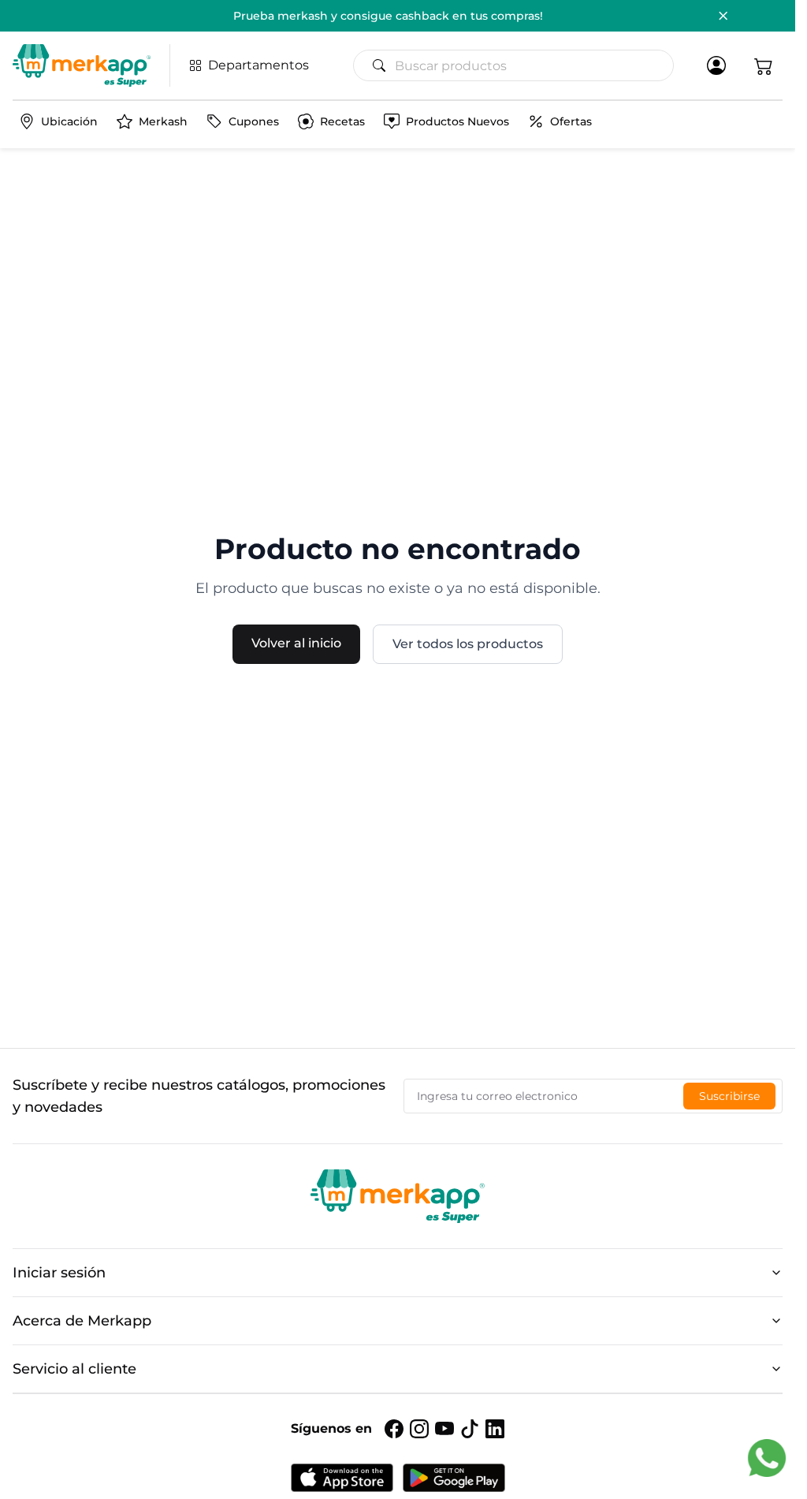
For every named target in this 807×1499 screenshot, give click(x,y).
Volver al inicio (296, 643)
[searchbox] (519, 65)
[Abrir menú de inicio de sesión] (716, 65)
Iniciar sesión (59, 1272)
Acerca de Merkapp (82, 1320)
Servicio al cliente (74, 1369)
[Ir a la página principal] (82, 65)
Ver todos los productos (467, 643)
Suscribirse (729, 1096)
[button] (764, 65)
